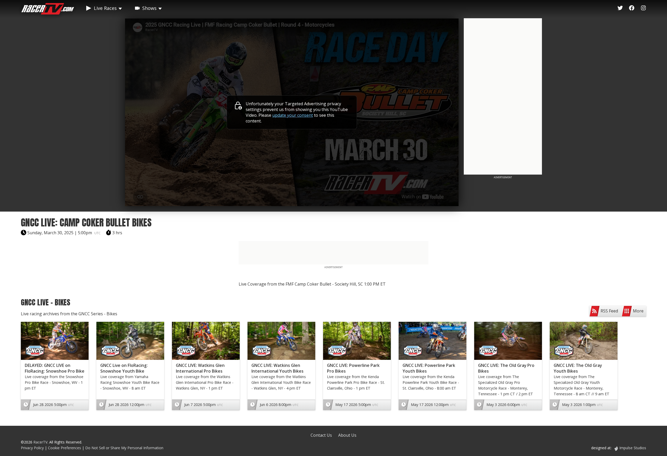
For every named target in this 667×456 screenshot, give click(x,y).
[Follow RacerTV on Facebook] (631, 8)
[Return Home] (47, 9)
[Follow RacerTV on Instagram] (643, 8)
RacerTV (40, 442)
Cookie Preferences (65, 447)
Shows (149, 8)
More (638, 311)
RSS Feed (609, 311)
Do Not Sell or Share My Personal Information (124, 447)
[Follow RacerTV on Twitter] (620, 8)
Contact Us (321, 435)
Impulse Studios (632, 447)
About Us (347, 435)
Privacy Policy (32, 447)
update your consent (292, 115)
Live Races (105, 8)
